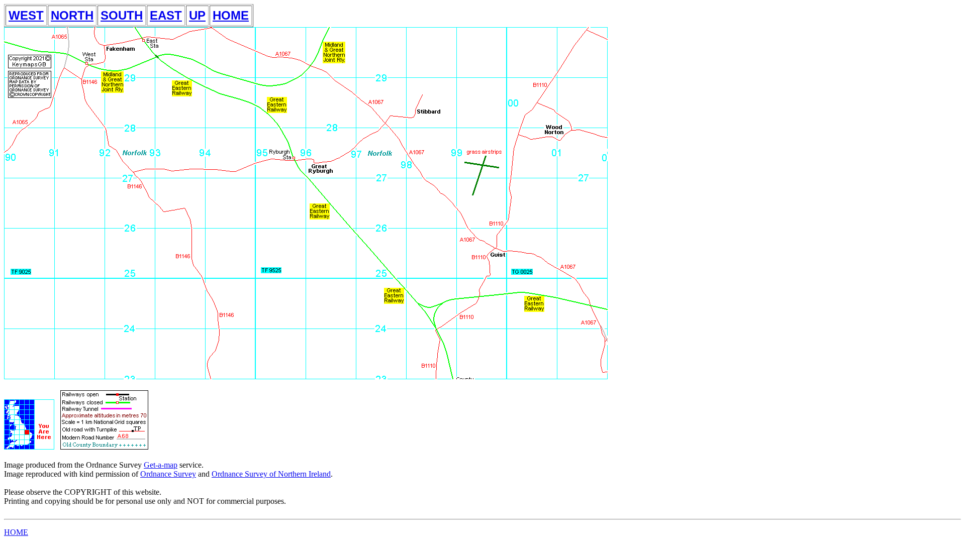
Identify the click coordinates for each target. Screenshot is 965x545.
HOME (231, 15)
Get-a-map (160, 465)
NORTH (72, 15)
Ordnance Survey (168, 474)
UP (197, 15)
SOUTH (122, 15)
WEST (26, 15)
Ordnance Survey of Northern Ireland (271, 474)
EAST (166, 15)
